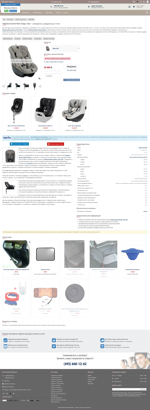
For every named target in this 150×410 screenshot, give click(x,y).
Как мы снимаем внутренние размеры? (138, 157)
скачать (145, 211)
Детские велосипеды (56, 397)
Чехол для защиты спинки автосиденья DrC (16, 269)
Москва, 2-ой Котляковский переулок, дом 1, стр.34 (17, 389)
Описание (17, 38)
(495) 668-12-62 (58, 6)
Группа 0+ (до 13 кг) (56, 377)
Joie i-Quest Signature (74, 126)
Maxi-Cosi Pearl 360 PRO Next (16, 126)
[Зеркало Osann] (45, 254)
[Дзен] (137, 1)
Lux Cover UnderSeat (74, 269)
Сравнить (50, 76)
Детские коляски (55, 401)
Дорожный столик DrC (45, 309)
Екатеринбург (91, 379)
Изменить (13, 10)
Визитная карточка (9, 386)
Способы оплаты (7, 397)
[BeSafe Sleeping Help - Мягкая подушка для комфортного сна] (74, 293)
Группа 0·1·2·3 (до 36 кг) (57, 383)
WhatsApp (6, 380)
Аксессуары (37, 38)
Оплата (58, 12)
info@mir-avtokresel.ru (9, 383)
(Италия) (143, 147)
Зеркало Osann (45, 269)
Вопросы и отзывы (49, 38)
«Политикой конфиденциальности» (132, 395)
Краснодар (90, 383)
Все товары (54, 372)
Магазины (25, 12)
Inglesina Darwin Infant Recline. (37, 30)
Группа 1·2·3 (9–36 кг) (56, 389)
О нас (65, 12)
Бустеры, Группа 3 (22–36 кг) (58, 393)
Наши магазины (95, 1)
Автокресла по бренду (57, 375)
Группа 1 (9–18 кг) (55, 385)
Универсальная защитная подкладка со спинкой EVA (103, 271)
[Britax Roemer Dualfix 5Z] (45, 110)
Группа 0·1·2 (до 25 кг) (57, 381)
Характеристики (7, 38)
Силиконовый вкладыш (133, 269)
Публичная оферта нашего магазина (83, 407)
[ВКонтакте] (134, 1)
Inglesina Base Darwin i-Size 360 (12, 30)
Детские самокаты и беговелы (59, 399)
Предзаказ (71, 67)
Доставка (49, 12)
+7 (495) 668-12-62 (9, 375)
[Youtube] (144, 1)
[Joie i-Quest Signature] (74, 110)
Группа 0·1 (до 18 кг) (56, 379)
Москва (90, 375)
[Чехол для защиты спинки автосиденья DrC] (16, 254)
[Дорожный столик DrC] (45, 293)
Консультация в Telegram (20, 144)
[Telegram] (141, 1)
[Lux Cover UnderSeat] (74, 254)
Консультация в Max (56, 144)
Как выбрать (37, 12)
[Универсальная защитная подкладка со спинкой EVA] (103, 254)
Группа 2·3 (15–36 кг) (56, 391)
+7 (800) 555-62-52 (9, 377)
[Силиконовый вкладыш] (132, 254)
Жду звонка (143, 389)
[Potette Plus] (16, 293)
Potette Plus (16, 309)
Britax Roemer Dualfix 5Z (45, 126)
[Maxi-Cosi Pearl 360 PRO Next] (16, 110)
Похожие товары (27, 38)
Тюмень (90, 381)
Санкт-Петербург (92, 377)
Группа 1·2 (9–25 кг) (56, 387)
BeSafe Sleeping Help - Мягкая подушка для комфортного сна (74, 310)
